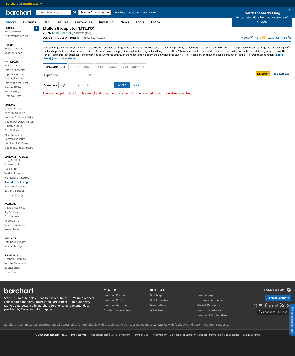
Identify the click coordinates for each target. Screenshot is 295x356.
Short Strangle (133, 67)
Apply (122, 85)
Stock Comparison (15, 225)
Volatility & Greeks (14, 113)
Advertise (156, 310)
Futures (62, 22)
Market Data (12, 305)
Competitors (11, 216)
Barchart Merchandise (212, 315)
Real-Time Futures (209, 310)
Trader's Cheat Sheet (16, 83)
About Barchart (99, 334)
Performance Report (16, 36)
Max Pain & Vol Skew (16, 143)
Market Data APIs (208, 305)
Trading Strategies (14, 70)
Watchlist (120, 12)
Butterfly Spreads (14, 190)
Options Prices (12, 108)
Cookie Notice (231, 334)
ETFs (46, 22)
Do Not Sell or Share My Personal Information (195, 334)
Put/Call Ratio (12, 130)
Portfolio (134, 12)
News (124, 22)
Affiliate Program (120, 334)
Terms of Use (140, 334)
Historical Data (12, 96)
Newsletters (158, 305)
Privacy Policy (159, 334)
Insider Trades (12, 229)
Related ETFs (11, 220)
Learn (155, 22)
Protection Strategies (16, 177)
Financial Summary (15, 259)
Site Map (156, 295)
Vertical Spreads (13, 173)
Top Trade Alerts (13, 74)
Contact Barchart (278, 298)
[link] (286, 38)
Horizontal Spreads (15, 186)
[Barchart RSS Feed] (282, 305)
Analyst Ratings (13, 246)
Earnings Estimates (15, 242)
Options (29, 22)
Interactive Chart (14, 48)
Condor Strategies (14, 195)
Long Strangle (107, 67)
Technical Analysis (14, 78)
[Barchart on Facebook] (266, 305)
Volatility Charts (13, 134)
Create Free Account (117, 310)
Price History (11, 91)
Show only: (51, 85)
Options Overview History (19, 121)
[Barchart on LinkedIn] (271, 305)
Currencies (83, 22)
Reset (136, 85)
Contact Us (160, 324)
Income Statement (15, 263)
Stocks (11, 22)
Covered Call (11, 164)
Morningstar (43, 309)
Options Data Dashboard (18, 147)
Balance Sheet (12, 267)
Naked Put (10, 169)
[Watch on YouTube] (64, 58)
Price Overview (12, 31)
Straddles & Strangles (17, 182)
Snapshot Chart (13, 53)
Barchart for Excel (116, 305)
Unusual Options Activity (18, 117)
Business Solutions (209, 300)
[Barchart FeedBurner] (288, 305)
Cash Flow (10, 272)
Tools (140, 22)
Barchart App (206, 295)
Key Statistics (11, 212)
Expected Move (13, 126)
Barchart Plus (113, 300)
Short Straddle (81, 67)
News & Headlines (14, 207)
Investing (106, 22)
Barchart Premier (115, 295)
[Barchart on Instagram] (276, 305)
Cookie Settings (251, 334)
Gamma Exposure (14, 139)
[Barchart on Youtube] (260, 305)
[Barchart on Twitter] (255, 306)
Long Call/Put (12, 160)
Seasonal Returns (14, 87)
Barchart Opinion (14, 65)
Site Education (159, 300)
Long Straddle (54, 67)
